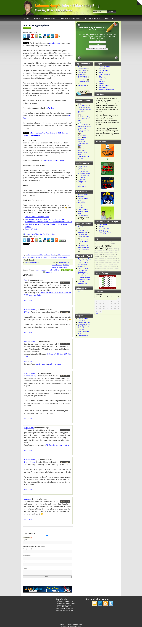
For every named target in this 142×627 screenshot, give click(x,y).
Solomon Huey (30, 309)
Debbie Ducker (82, 76)
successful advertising (103, 270)
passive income (40, 270)
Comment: (25, 568)
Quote (30, 300)
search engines (32, 257)
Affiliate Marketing (64, 262)
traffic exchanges (42, 257)
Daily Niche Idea (83, 172)
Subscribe (61, 19)
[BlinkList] (56, 36)
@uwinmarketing (30, 376)
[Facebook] (28, 36)
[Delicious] (44, 36)
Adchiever (81, 196)
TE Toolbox (81, 179)
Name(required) (27, 549)
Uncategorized (103, 87)
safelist (59, 255)
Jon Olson (109, 260)
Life (100, 76)
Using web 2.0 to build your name (84, 118)
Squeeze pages (103, 262)
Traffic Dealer (103, 234)
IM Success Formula (84, 173)
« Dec (96, 313)
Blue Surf (101, 226)
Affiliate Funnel (82, 166)
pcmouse (27, 499)
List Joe (80, 207)
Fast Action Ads (103, 70)
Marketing (53, 255)
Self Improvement (104, 85)
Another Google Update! (32, 262)
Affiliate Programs (107, 264)
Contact (108, 19)
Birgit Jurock (29, 428)
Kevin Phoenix (82, 70)
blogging (114, 264)
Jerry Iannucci (82, 85)
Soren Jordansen (110, 252)
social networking (115, 250)
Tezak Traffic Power (105, 232)
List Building (39, 255)
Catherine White (82, 78)
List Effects (81, 206)
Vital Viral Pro (82, 186)
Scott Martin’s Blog (83, 326)
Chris (83, 117)
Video (111, 241)
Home (25, 19)
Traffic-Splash (103, 224)
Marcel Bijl (84, 105)
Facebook (110, 266)
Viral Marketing (110, 268)
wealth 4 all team (53, 270)
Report (105, 243)
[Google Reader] (48, 36)
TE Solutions (82, 181)
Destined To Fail (31, 229)
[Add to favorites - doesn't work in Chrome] (36, 36)
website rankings (62, 257)
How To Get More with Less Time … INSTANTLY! (83, 264)
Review (110, 262)
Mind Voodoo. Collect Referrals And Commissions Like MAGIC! (48, 222)
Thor (26, 280)
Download (36, 19)
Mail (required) (27, 555)
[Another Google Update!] (36, 25)
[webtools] (47, 273)
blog (101, 250)
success (103, 260)
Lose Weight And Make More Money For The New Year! (83, 247)
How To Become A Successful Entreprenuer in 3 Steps (45, 219)
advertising (107, 241)
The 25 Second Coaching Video (37, 217)
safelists (102, 254)
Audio (114, 262)
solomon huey (102, 252)
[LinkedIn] (52, 36)
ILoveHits (101, 230)
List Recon (47, 255)
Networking (102, 81)
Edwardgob (81, 72)
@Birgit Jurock (29, 462)
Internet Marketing (57, 265)
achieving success (99, 241)
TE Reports (81, 177)
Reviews (101, 83)
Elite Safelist (102, 68)
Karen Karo (84, 124)
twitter (109, 243)
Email (106, 254)
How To (101, 72)
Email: (97, 44)
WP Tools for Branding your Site (57, 445)
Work (91, 19)
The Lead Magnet (83, 215)
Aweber (51, 108)
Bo (79, 67)
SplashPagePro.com (75, 626)
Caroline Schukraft (83, 81)
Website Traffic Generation (59, 267)
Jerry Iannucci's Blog (84, 322)
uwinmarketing (29, 341)
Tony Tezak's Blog (83, 335)
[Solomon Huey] (84, 313)
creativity (96, 266)
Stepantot (81, 74)
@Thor (26, 312)
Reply (25, 300)
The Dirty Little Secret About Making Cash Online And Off (84, 277)
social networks (103, 266)
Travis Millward (82, 68)
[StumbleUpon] (40, 36)
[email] (32, 36)
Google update (54, 43)
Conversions (97, 260)
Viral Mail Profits (83, 194)
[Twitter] (24, 36)
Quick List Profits (83, 209)
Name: (97, 40)
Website (25, 562)
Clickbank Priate (83, 170)
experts (96, 252)
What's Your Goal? (83, 227)
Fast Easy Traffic (104, 228)
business (33, 255)
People (104, 250)
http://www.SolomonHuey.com (55, 160)
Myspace (108, 250)
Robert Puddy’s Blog (84, 324)
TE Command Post (83, 175)
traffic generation (52, 257)
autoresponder (103, 268)
